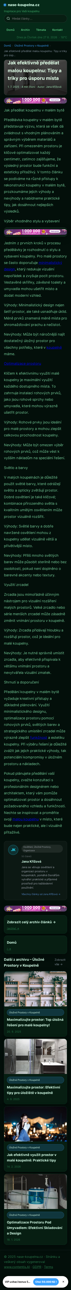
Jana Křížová (31, 861)
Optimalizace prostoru (22, 363)
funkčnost (38, 737)
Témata (41, 29)
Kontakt (57, 29)
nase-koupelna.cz (23, 5)
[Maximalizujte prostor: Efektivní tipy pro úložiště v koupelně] (35, 1071)
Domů (11, 29)
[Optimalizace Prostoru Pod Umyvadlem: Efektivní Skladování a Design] (35, 1209)
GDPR (37, 1267)
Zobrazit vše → (60, 962)
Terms (48, 1267)
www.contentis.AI (17, 1267)
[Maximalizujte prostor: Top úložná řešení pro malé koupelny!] (35, 1003)
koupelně (54, 347)
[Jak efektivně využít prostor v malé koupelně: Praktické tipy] (35, 1138)
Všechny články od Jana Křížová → (40, 894)
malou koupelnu (25, 819)
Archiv (25, 29)
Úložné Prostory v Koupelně (31, 45)
